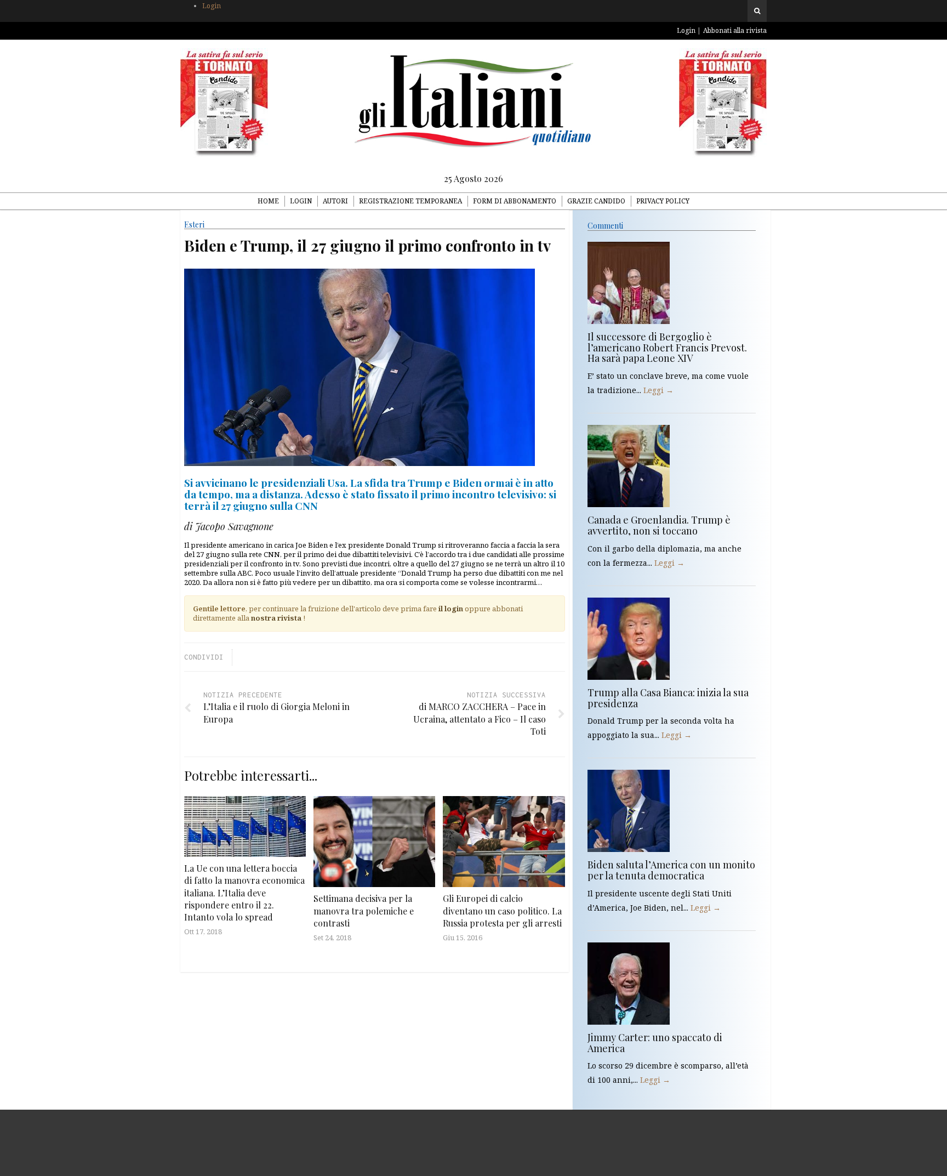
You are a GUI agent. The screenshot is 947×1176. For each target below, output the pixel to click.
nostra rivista (276, 618)
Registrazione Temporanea (410, 201)
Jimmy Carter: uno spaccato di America (654, 1043)
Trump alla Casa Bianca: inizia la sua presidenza (668, 698)
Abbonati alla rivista (735, 30)
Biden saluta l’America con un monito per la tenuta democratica (671, 870)
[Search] (757, 11)
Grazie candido (596, 201)
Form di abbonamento (514, 201)
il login (450, 608)
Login (211, 5)
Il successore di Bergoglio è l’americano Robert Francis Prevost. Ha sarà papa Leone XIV (667, 347)
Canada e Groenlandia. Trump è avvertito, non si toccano (659, 525)
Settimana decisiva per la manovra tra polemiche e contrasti (363, 911)
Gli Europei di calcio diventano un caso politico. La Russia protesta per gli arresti (502, 911)
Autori (335, 201)
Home (268, 201)
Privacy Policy (662, 201)
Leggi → (658, 390)
